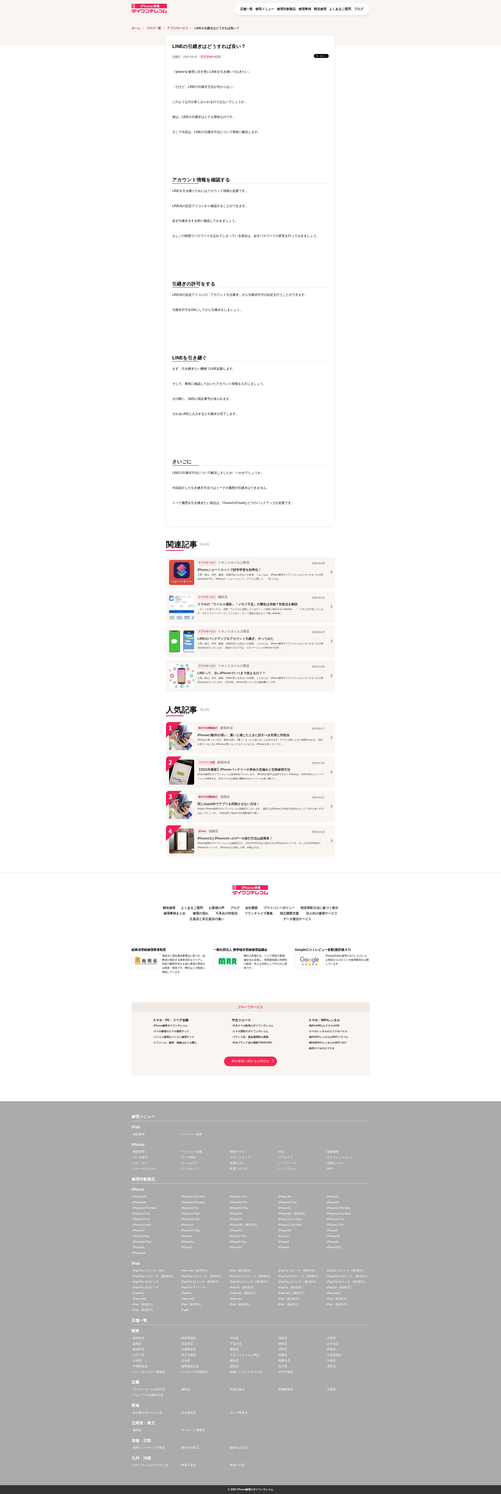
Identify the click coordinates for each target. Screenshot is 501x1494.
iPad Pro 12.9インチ (146, 1281)
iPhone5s (333, 1241)
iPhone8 (186, 1236)
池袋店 (282, 1338)
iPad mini (236, 1298)
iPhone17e (139, 1196)
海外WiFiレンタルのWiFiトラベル (328, 1036)
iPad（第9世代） (338, 1298)
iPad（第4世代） (338, 1304)
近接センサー (336, 1163)
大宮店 (137, 1360)
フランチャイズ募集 (259, 913)
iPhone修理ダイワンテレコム (171, 1025)
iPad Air (186, 1293)
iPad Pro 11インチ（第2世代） (298, 1281)
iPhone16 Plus (287, 1202)
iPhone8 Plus (141, 1236)
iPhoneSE (333, 1236)
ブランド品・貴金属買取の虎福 (250, 1036)
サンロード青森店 (193, 1430)
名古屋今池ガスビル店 (147, 1412)
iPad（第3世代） (144, 1309)
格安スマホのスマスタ (322, 1048)
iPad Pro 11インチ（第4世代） (201, 1281)
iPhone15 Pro (190, 1208)
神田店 (282, 1343)
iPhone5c (139, 1247)
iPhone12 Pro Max (290, 1219)
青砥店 (234, 1349)
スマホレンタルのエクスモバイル (328, 1031)
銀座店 (137, 1343)
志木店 (185, 1360)
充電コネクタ (239, 1168)
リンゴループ (190, 1168)
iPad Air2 (138, 1293)
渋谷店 (234, 1338)
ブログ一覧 (153, 28)
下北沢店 (236, 1343)
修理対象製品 (286, 9)
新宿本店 (139, 1338)
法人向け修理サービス (321, 913)
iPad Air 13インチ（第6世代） (297, 1270)
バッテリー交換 (191, 1134)
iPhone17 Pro (238, 1196)
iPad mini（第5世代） (292, 1293)
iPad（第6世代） (241, 1304)
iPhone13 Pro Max (339, 1213)
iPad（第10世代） (290, 1298)
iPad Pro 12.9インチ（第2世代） (348, 1276)
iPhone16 (333, 1202)
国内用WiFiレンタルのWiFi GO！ (328, 1042)
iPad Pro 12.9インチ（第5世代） (202, 1276)
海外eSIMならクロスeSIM (324, 1025)
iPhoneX (332, 1230)
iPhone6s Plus (142, 1241)
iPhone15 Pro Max (145, 1208)
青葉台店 (284, 1360)
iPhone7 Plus (238, 1236)
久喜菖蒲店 (334, 1354)
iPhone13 (236, 1219)
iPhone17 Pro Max (193, 1196)
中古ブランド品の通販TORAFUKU (252, 1042)
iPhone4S (236, 1247)
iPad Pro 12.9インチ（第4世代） (251, 1276)
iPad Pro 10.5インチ (146, 1287)
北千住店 (333, 1343)
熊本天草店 (188, 1465)
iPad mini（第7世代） (195, 1270)
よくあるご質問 (340, 9)
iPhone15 (284, 1208)
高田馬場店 (188, 1338)
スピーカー (140, 1163)
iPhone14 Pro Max (339, 1208)
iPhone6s (187, 1241)
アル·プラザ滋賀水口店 (148, 1395)
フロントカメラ (240, 1157)
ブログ (358, 9)
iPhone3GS (334, 1247)
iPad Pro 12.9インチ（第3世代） (299, 1276)
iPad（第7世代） (192, 1304)
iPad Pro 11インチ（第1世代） (347, 1281)
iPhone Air (284, 1196)
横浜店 (234, 1360)
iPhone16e (139, 1202)
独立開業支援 (289, 913)
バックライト (287, 1168)
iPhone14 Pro (141, 1213)
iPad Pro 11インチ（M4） (149, 1270)
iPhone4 (283, 1247)
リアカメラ (285, 1157)
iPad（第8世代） (144, 1304)
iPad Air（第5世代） (243, 1287)
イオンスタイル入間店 (244, 1354)
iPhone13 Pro (141, 1219)
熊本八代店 (237, 1465)
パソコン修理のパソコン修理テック (174, 1036)
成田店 (331, 1366)
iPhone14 (236, 1213)
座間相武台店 (190, 1366)
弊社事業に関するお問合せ (250, 1061)
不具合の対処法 (227, 913)
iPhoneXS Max (191, 1230)
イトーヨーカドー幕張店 (149, 1371)
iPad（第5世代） (289, 1304)
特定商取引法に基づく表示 (319, 907)
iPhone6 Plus (238, 1241)
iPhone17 (333, 1196)
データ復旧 (140, 1157)
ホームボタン (190, 1163)
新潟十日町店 (190, 1447)
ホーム (136, 28)
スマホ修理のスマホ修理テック (171, 1031)
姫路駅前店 (285, 1389)
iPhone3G (139, 1253)
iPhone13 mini (190, 1219)
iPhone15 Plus (239, 1208)
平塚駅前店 (140, 1366)
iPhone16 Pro (238, 1202)
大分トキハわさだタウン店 (150, 1465)
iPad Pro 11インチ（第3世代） (250, 1281)
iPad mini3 (139, 1298)
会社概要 (251, 907)
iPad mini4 (333, 1293)
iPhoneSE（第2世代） (244, 1224)
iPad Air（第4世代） (291, 1287)
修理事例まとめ (175, 913)
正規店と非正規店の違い (207, 919)
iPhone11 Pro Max (290, 1224)
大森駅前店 (188, 1349)
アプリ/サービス (177, 28)
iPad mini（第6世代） (244, 1293)
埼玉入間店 (188, 1354)
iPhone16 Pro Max (193, 1202)
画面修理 (139, 1134)
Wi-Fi (330, 1168)
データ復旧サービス (297, 919)
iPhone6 (283, 1241)
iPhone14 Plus (190, 1213)
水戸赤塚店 (285, 1371)
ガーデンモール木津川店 (149, 1389)
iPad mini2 (188, 1298)
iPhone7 (283, 1236)
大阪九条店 (237, 1389)
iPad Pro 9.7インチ (193, 1287)
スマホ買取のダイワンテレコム (250, 1031)
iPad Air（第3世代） (340, 1287)
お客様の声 (216, 907)
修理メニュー (264, 9)
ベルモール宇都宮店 (194, 1371)
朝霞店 (282, 1354)
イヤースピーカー (144, 1168)
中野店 (331, 1338)
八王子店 (139, 1354)
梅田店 (185, 1389)
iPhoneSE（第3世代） (292, 1213)
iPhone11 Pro (335, 1224)
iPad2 (185, 1309)
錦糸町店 (139, 1349)
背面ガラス (237, 1151)
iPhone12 (187, 1224)
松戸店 (282, 1366)
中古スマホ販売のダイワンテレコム (253, 1025)
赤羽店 (282, 1349)
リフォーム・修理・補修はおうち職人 (175, 1042)
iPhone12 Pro (335, 1219)
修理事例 (305, 9)
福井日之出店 (239, 1447)
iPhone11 (139, 1230)
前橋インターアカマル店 (246, 1371)
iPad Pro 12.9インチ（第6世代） (154, 1276)
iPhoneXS (236, 1230)
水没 (281, 1151)
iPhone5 (186, 1247)
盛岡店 (137, 1430)
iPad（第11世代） (241, 1270)
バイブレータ (287, 1163)
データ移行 (188, 1157)
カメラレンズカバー (340, 1157)
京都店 (331, 1389)
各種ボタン (237, 1163)
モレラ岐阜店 (239, 1412)
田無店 (331, 1349)
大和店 (331, 1360)
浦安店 (234, 1366)
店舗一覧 (246, 9)
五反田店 (187, 1343)
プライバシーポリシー (279, 907)
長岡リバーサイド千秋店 (149, 1447)
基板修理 (333, 1151)
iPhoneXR (284, 1230)
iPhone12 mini (142, 1224)
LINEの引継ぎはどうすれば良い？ (217, 28)
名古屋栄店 (188, 1412)
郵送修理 (320, 9)
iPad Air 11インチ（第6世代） (346, 1270)
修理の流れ (200, 913)
